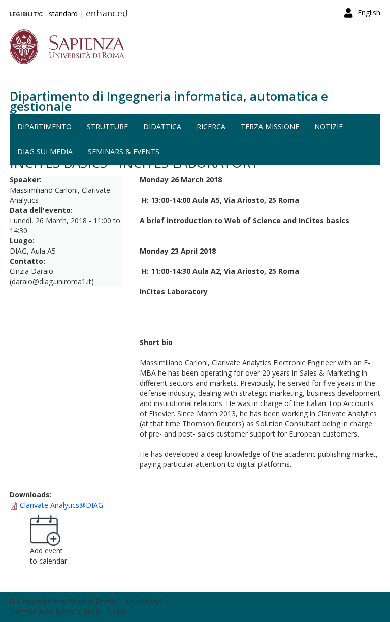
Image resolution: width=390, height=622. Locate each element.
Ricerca (211, 126)
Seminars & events (123, 152)
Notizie (328, 126)
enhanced (107, 14)
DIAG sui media (45, 152)
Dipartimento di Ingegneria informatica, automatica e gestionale (169, 100)
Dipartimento (44, 126)
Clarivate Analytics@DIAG (61, 505)
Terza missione (270, 126)
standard (63, 13)
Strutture (107, 126)
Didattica (162, 126)
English (369, 12)
